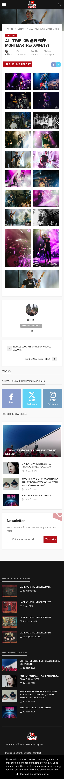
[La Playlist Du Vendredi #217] (9, 591)
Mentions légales (35, 744)
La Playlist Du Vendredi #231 (35, 632)
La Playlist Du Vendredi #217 (35, 587)
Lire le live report (18, 64)
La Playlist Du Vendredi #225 (35, 602)
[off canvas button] (4, 4)
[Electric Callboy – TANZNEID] (11, 500)
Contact (37, 753)
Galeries (11, 35)
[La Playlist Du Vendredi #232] (9, 622)
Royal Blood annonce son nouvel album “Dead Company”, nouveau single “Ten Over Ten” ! (40, 482)
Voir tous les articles (31, 325)
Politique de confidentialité (18, 753)
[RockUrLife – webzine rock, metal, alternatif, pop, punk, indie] (32, 736)
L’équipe (20, 744)
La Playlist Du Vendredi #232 (35, 617)
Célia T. (8, 54)
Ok (17, 774)
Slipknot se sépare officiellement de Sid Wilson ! (30, 452)
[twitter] (32, 331)
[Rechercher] (59, 4)
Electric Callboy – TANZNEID (37, 495)
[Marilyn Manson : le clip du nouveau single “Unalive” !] (11, 468)
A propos (9, 744)
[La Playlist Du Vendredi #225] (9, 607)
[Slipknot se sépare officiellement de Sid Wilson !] (32, 441)
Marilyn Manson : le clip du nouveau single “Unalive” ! (37, 465)
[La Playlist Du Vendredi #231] (9, 637)
